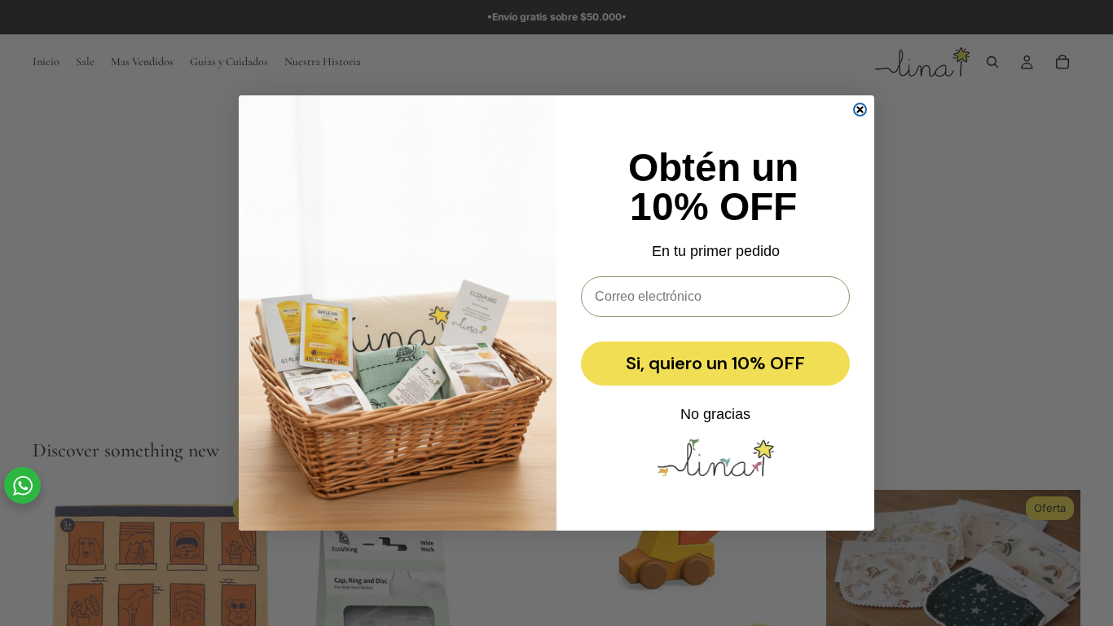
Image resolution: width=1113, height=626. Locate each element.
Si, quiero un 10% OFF (715, 363)
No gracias (715, 414)
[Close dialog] (860, 110)
